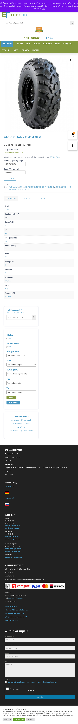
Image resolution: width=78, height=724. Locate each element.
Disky (28, 44)
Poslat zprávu (40, 697)
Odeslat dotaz (10, 178)
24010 (69, 187)
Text (6, 661)
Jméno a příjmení (9, 637)
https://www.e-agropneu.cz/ (63, 6)
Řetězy (57, 44)
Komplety (36, 44)
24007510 (51, 187)
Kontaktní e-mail (9, 645)
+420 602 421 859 (54, 157)
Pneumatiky (6, 44)
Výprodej (5, 50)
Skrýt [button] (43, 8)
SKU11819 (26, 189)
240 (6, 241)
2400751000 (64, 187)
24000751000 (45, 187)
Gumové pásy (47, 44)
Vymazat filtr (13, 403)
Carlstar (22, 189)
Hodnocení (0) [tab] (27, 198)
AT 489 (7, 289)
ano (9, 338)
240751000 (17, 189)
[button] (70, 60)
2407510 (6, 189)
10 (5, 249)
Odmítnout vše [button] (30, 719)
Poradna (15, 50)
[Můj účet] (72, 145)
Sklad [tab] (43, 198)
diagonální (8, 281)
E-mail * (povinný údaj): (12, 169)
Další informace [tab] (11, 198)
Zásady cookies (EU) (11, 620)
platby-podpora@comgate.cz (15, 598)
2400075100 (38, 187)
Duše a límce (19, 44)
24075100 (11, 189)
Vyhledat (11, 398)
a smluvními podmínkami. (48, 682)
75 (5, 257)
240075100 (57, 187)
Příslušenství (67, 44)
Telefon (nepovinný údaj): (13, 161)
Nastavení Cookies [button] (7, 719)
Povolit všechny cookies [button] (19, 719)
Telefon (7, 653)
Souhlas (7, 680)
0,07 (6, 225)
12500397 (26, 187)
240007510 (32, 187)
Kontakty (35, 50)
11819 (21, 187)
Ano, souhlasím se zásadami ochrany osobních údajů (24, 682)
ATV (10, 187)
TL (5, 273)
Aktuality (25, 50)
